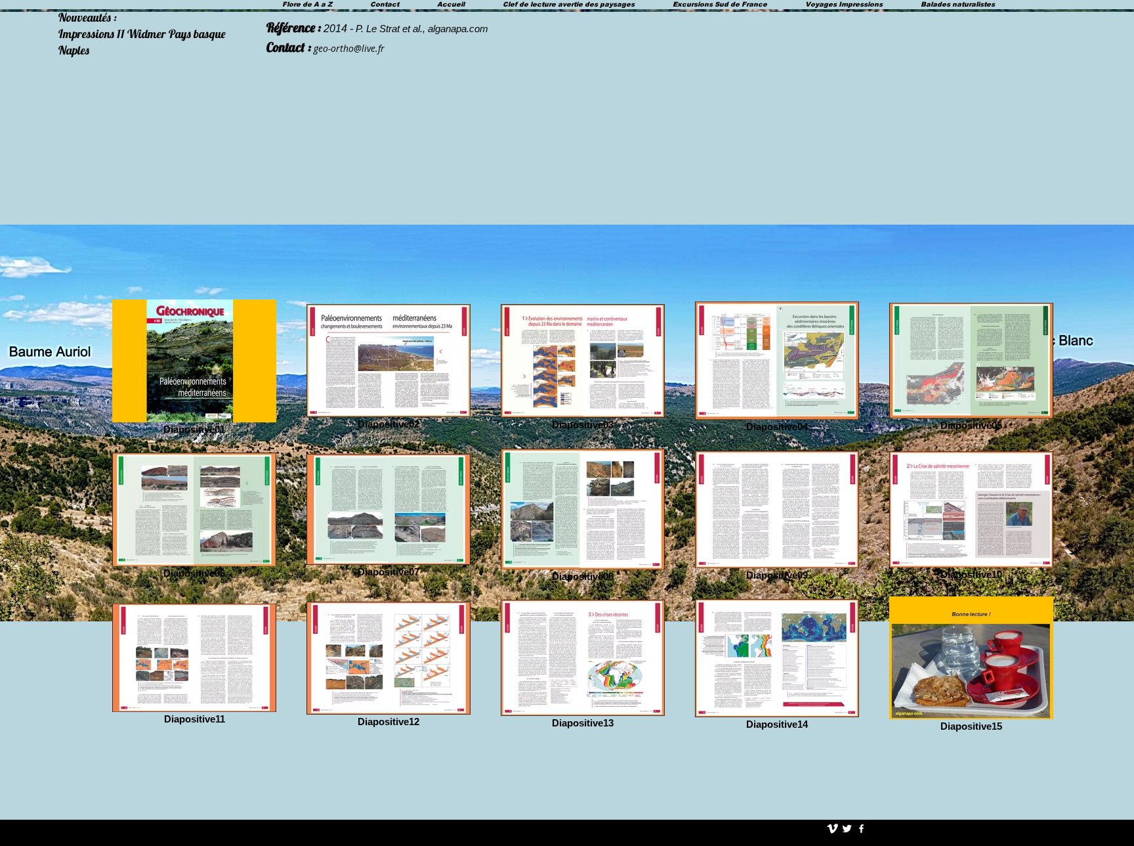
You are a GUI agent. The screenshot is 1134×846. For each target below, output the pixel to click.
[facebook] (861, 828)
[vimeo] (832, 828)
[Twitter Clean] (846, 828)
